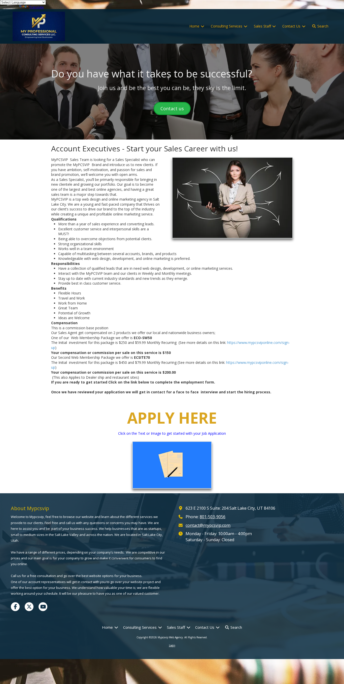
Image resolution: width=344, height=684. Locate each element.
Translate (36, 7)
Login (172, 645)
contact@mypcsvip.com (208, 525)
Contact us (172, 108)
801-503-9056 (212, 516)
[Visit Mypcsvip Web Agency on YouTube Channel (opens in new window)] (43, 606)
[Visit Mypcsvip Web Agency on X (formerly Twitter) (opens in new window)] (29, 606)
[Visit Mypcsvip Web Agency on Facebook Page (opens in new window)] (15, 606)
